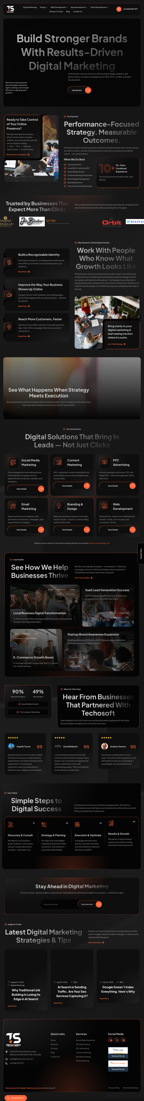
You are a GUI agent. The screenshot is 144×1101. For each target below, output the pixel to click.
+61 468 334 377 (130, 9)
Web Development (58, 7)
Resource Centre (56, 11)
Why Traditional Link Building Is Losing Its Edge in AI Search (26, 994)
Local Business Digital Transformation (39, 613)
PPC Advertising (82, 1048)
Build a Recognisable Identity (39, 254)
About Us (54, 1044)
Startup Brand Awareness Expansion (93, 634)
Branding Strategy (83, 1057)
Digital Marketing (30, 7)
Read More (12, 1006)
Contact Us (77, 11)
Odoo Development (98, 7)
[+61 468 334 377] (118, 9)
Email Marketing (82, 1061)
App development (78, 7)
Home (53, 1040)
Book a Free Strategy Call (99, 543)
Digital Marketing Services (31, 1088)
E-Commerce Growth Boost (33, 657)
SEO (75, 982)
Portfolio (54, 1048)
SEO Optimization (83, 1044)
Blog (68, 11)
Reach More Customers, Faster (40, 319)
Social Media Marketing (85, 1040)
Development (11, 1088)
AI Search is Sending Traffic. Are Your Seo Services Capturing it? (72, 991)
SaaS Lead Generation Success (107, 590)
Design (43, 7)
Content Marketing (83, 1052)
